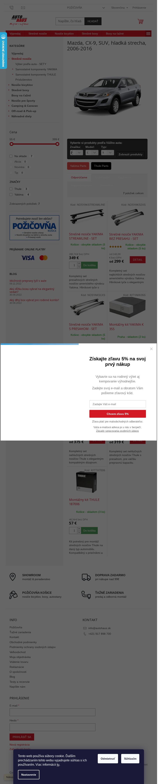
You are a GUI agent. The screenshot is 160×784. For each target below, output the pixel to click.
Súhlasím (130, 758)
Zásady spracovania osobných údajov (117, 430)
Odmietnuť (108, 758)
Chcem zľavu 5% (118, 413)
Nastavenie (28, 774)
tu (58, 764)
